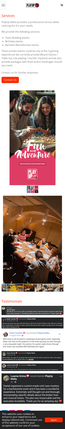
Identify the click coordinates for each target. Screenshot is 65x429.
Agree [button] (54, 419)
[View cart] (61, 5)
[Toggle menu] (3, 5)
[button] (60, 93)
